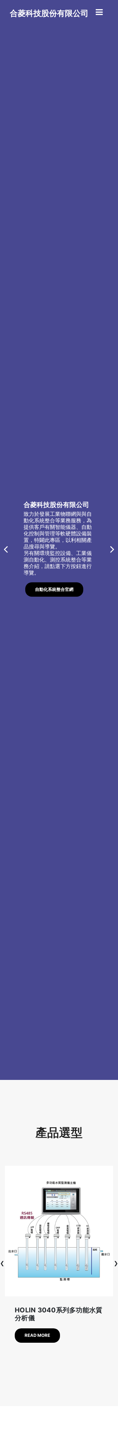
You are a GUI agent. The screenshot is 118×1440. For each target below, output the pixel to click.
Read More (37, 1335)
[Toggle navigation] (99, 12)
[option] (59, 540)
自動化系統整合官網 (54, 589)
